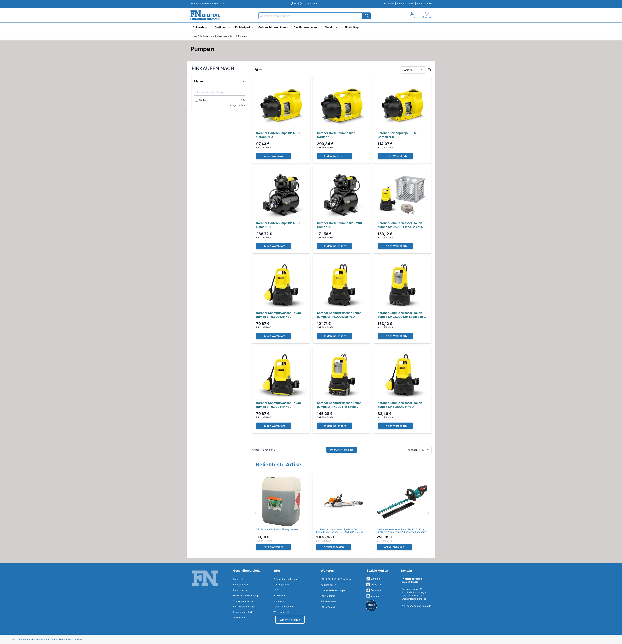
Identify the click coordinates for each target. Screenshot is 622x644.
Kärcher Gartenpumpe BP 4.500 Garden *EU (278, 135)
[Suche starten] (366, 15)
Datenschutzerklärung (285, 579)
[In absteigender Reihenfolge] (430, 70)
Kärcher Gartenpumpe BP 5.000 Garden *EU (400, 135)
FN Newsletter (328, 601)
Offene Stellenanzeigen (333, 590)
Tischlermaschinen (243, 601)
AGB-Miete (279, 595)
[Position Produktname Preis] (413, 69)
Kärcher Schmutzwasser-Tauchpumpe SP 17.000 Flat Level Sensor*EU (340, 405)
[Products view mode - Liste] (261, 70)
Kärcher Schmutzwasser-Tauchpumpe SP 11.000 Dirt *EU (400, 404)
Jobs (411, 3)
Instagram (376, 584)
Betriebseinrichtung (243, 606)
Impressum (279, 601)
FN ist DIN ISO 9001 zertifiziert (337, 579)
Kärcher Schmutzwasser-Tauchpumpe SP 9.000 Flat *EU (279, 404)
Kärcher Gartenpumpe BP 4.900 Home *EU (278, 225)
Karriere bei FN (329, 584)
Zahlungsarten (281, 584)
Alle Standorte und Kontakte (416, 605)
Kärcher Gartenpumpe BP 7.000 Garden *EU (339, 135)
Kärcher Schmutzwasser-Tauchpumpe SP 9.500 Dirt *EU (279, 314)
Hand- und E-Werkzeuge (246, 595)
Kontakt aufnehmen (283, 606)
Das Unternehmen (305, 27)
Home (193, 36)
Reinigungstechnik (225, 36)
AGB (275, 590)
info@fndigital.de (417, 598)
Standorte (331, 27)
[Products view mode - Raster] (256, 70)
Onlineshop (199, 27)
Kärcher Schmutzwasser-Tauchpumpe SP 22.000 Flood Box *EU (400, 225)
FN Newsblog (328, 606)
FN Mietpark (243, 27)
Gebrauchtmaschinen (272, 27)
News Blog (352, 27)
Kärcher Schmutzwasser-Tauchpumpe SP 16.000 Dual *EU (340, 314)
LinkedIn (375, 578)
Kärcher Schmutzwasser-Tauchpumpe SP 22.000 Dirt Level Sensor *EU (401, 315)
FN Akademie (424, 3)
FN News (389, 3)
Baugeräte (238, 579)
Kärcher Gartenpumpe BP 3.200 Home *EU (339, 225)
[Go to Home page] (205, 15)
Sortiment (221, 27)
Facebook (376, 590)
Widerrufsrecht (281, 612)
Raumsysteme (240, 590)
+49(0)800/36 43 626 (306, 3)
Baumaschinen (240, 584)
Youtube (375, 596)
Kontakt (401, 3)
